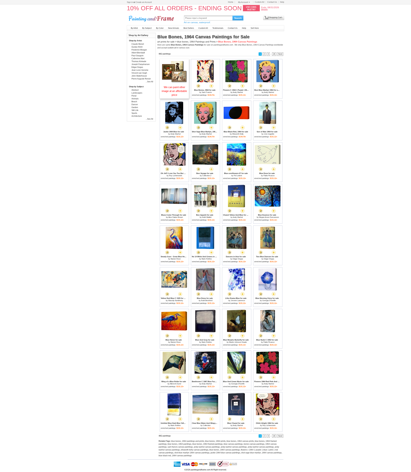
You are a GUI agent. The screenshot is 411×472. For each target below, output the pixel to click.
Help (282, 2)
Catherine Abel (137, 58)
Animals (135, 99)
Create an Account (144, 2)
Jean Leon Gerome (139, 70)
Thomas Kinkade (138, 61)
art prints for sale (166, 41)
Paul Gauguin (137, 55)
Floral (133, 96)
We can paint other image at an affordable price (174, 91)
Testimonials (217, 28)
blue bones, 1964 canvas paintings (224, 450)
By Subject (147, 28)
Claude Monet (137, 44)
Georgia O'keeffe (269, 300)
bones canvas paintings (254, 444)
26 (274, 54)
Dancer (134, 104)
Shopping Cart (275, 17)
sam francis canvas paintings (180, 447)
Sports (134, 113)
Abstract (135, 90)
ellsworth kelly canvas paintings (194, 450)
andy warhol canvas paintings (207, 447)
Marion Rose (176, 259)
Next (280, 54)
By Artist (134, 28)
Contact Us (272, 2)
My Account (243, 2)
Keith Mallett (206, 217)
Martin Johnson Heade (238, 342)
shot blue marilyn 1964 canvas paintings (192, 453)
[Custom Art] (174, 81)
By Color (160, 28)
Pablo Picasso (269, 176)
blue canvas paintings (233, 444)
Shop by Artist (135, 41)
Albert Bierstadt (138, 53)
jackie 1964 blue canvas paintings (225, 453)
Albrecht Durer (175, 384)
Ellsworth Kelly (238, 134)
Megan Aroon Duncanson (269, 217)
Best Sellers (189, 28)
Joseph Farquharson (140, 64)
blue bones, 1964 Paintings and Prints (196, 41)
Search (238, 18)
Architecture (136, 116)
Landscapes (136, 93)
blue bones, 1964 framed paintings (207, 444)
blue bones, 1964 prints (215, 441)
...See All (149, 82)
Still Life (134, 110)
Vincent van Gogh (139, 73)
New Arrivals (173, 28)
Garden (134, 107)
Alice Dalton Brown (175, 217)
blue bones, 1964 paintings (179, 444)
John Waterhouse (139, 76)
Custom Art (259, 2)
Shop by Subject (136, 87)
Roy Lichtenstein (175, 176)
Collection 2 (206, 176)
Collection (206, 425)
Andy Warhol (238, 92)
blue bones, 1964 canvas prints (240, 441)
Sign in (130, 2)
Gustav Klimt (136, 47)
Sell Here (255, 28)
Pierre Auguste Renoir (141, 79)
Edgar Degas (238, 259)
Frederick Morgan (139, 50)
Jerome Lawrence (238, 300)
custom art (171, 48)
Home (230, 2)
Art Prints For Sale (152, 18)
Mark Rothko (207, 259)
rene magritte (269, 134)
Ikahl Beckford (206, 300)
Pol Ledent (238, 176)
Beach (134, 101)
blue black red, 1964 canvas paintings (175, 455)
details (264, 9)
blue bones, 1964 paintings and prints (187, 441)
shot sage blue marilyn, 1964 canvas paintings (261, 453)
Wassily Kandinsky (175, 300)
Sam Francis (207, 92)
